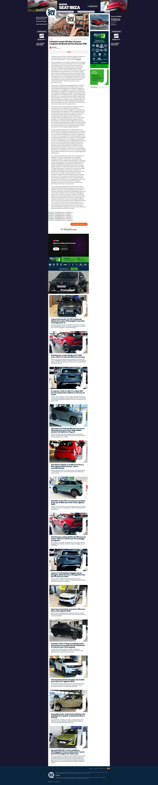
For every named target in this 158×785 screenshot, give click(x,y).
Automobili (86, 11)
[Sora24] (107, 768)
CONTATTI (91, 768)
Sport (75, 11)
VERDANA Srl (50, 781)
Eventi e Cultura (70, 11)
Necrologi (80, 11)
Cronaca (59, 11)
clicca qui (78, 59)
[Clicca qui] (68, 245)
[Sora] (51, 17)
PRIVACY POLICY (102, 768)
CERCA (74, 269)
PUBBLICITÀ (96, 768)
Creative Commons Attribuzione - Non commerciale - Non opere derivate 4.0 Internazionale (74, 773)
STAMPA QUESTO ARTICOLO (79, 224)
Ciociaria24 (91, 11)
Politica (63, 11)
